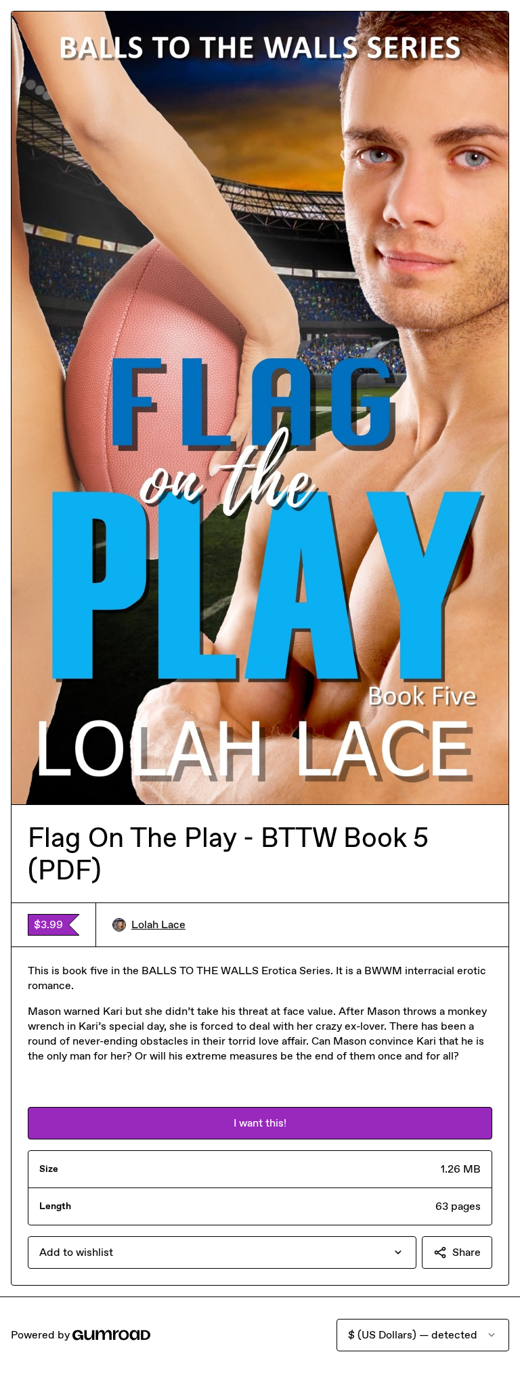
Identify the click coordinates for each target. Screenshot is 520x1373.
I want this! (260, 1122)
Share (466, 1252)
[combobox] (222, 1252)
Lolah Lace (158, 924)
